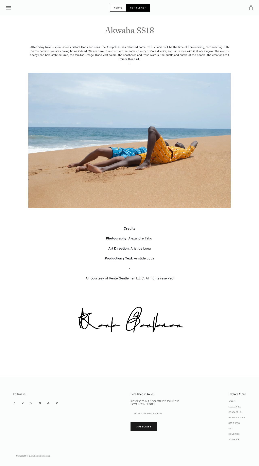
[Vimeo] (57, 403)
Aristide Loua (141, 248)
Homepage (234, 434)
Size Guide (233, 439)
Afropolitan (114, 47)
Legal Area (234, 406)
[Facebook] (14, 403)
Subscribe (143, 426)
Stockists (234, 423)
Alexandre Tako (140, 238)
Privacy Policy (236, 417)
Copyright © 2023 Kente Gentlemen (33, 455)
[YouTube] (40, 403)
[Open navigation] (8, 7)
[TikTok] (48, 403)
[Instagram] (31, 403)
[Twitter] (23, 403)
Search (232, 401)
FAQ (230, 428)
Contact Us (234, 412)
